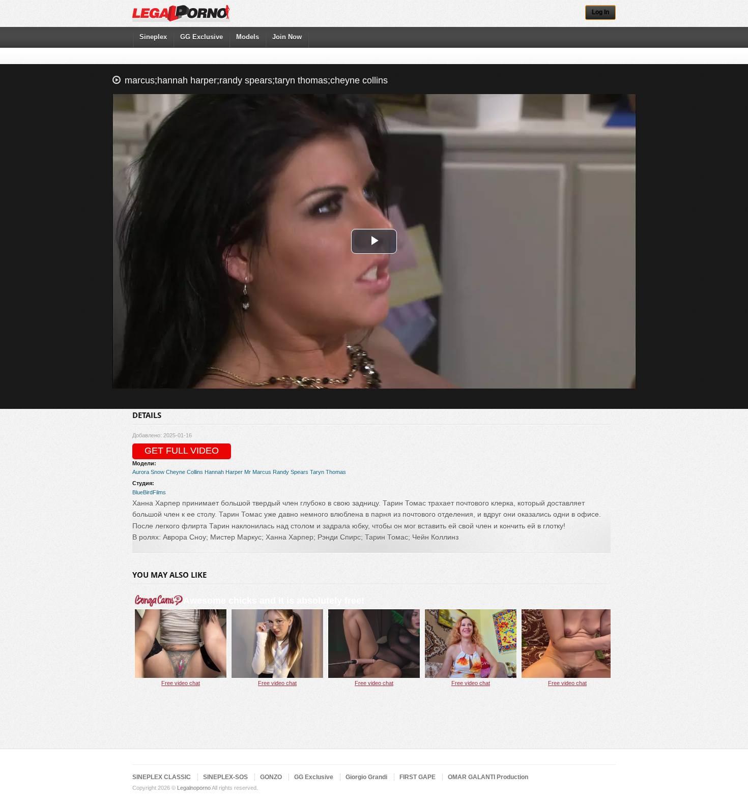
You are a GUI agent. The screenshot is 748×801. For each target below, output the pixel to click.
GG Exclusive (201, 37)
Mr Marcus (257, 472)
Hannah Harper (224, 472)
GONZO (271, 777)
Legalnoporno (194, 788)
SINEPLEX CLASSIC (161, 777)
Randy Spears (290, 472)
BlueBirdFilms (149, 492)
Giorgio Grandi (366, 777)
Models (247, 37)
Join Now (287, 37)
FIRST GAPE (417, 777)
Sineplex (153, 37)
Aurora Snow (148, 472)
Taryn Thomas (328, 472)
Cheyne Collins (184, 472)
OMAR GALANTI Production (488, 777)
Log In (600, 12)
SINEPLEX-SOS (225, 777)
